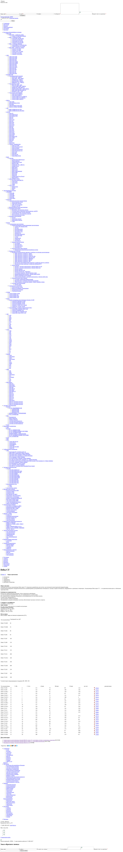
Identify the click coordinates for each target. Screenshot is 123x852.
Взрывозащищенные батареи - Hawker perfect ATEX (27, 274)
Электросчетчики (10, 533)
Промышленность (10, 787)
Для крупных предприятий (15, 92)
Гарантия (5, 559)
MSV (10, 318)
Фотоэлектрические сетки (18, 215)
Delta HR (11, 387)
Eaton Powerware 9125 (17, 149)
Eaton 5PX (11, 122)
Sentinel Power (15, 166)
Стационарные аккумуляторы (16, 224)
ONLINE (11, 158)
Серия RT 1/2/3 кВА (17, 52)
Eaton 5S (11, 118)
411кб (97, 703)
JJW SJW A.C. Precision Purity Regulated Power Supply (22, 466)
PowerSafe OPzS (19, 246)
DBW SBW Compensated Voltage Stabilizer (19, 453)
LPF (10, 332)
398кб (97, 708)
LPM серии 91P (13, 59)
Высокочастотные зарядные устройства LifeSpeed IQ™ (28, 264)
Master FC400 (15, 163)
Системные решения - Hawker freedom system (26, 273)
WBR (7, 369)
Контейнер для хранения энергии (20, 209)
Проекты (8, 757)
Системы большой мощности (16, 422)
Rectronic (8, 406)
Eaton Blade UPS (13, 136)
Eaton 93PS (11, 143)
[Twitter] (9, 746)
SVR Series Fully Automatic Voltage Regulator (19, 454)
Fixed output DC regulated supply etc (17, 451)
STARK (8, 292)
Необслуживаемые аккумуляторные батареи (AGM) (21, 300)
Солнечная (9, 540)
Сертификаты (9, 755)
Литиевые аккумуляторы (15, 216)
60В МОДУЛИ (15, 412)
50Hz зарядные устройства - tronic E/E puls (25, 256)
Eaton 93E (11, 139)
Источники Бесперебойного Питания (15, 765)
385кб (97, 721)
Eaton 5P (11, 121)
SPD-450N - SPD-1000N (18, 78)
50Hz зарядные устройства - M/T (23, 261)
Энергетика (9, 791)
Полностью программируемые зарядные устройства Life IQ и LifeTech (32, 262)
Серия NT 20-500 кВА (17, 40)
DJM (10, 345)
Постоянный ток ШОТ (11, 494)
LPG (10, 334)
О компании (6, 23)
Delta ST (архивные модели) (16, 401)
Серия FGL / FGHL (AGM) (18, 306)
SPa (10, 368)
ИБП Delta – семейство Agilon (16, 34)
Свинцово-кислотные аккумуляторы (18, 200)
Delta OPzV (12, 400)
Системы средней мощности (16, 423)
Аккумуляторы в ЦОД (17, 202)
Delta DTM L (12, 386)
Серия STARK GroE (14, 297)
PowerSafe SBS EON (20, 234)
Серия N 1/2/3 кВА (16, 49)
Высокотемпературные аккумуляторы (18, 207)
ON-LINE (11, 104)
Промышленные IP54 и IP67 (13, 507)
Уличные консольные (11, 509)
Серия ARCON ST (13, 441)
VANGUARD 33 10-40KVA (18, 97)
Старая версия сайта (5, 837)
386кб (97, 730)
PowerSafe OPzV (19, 229)
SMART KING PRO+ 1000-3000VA (20, 88)
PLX (10, 348)
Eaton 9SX (11, 130)
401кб (97, 697)
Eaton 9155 (11, 131)
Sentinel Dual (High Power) (18, 159)
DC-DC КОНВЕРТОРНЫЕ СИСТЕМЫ (19, 435)
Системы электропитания (9, 405)
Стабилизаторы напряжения (10, 449)
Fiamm (7, 298)
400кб (97, 693)
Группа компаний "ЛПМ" (7, 16)
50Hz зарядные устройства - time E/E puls (25, 257)
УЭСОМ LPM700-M (14, 475)
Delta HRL (11, 390)
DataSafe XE (18, 233)
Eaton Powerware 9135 (17, 146)
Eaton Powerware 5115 (17, 150)
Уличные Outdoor (10, 518)
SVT (10, 361)
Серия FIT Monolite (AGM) (18, 302)
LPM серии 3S (12, 70)
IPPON (8, 100)
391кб (97, 691)
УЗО (7, 538)
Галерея (5, 566)
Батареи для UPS (16, 206)
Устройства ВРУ (10, 491)
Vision (13, 184)
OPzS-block (12, 356)
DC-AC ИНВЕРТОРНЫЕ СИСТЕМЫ (18, 431)
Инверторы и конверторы (9, 426)
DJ (9, 347)
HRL (10, 327)
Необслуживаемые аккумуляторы (23, 275)
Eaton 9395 (11, 135)
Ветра (7, 542)
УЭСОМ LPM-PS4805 (14, 476)
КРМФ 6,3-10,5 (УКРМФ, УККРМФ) (15, 527)
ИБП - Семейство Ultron (15, 37)
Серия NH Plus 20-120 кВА (18, 46)
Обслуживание (10, 554)
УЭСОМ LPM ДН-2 (14, 481)
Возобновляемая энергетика (10, 539)
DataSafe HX (18, 238)
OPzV (10, 341)
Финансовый (9, 789)
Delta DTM (11, 385)
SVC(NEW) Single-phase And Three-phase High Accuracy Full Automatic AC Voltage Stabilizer (31, 460)
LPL (10, 337)
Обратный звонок (14, 18)
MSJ (10, 319)
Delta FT (11, 392)
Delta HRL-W (12, 391)
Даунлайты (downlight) (11, 512)
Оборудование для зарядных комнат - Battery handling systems (29, 282)
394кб (97, 701)
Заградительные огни (11, 484)
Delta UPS (8, 33)
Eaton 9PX (11, 128)
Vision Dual (14, 181)
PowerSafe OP (18, 244)
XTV (10, 321)
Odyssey (17, 227)
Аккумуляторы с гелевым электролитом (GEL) (20, 307)
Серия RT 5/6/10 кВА (17, 54)
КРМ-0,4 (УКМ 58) (10, 522)
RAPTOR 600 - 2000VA (17, 81)
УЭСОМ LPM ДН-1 (14, 480)
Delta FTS (11, 394)
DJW (10, 342)
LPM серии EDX (13, 67)
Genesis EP (17, 239)
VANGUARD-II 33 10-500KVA (19, 96)
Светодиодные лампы (11, 488)
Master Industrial (16, 161)
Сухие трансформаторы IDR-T (13, 502)
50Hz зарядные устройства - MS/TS (23, 260)
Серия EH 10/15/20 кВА (17, 42)
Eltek (7, 415)
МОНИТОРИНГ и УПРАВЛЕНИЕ (17, 413)
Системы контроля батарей (18, 283)
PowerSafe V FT (18, 231)
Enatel (7, 424)
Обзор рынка (9, 805)
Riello (7, 157)
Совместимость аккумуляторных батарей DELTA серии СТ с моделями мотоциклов (24, 741)
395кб (97, 719)
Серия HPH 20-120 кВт (17, 41)
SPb (10, 360)
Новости (5, 762)
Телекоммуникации (11, 784)
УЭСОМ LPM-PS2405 (14, 477)
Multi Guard (15, 170)
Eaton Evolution (15, 148)
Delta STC (11, 395)
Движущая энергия (16, 203)
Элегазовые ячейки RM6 (12, 500)
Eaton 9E (11, 127)
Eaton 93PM (12, 134)
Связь (13, 221)
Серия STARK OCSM (14, 293)
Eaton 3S (11, 113)
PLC (10, 346)
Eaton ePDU (12, 137)
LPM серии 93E (13, 65)
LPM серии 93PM (13, 63)
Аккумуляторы (15, 265)
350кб (97, 723)
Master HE (14, 173)
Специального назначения (15, 285)
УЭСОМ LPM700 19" (14, 469)
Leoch (7, 329)
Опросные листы (10, 801)
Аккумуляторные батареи (9, 190)
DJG (10, 333)
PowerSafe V (18, 240)
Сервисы (5, 558)
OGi (10, 367)
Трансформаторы (10, 534)
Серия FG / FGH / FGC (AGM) (19, 305)
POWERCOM (9, 74)
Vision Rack (15, 182)
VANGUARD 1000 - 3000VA (19, 86)
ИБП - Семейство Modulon (15, 43)
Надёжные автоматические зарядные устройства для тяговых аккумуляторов (30, 252)
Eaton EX (11, 126)
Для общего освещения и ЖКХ (13, 506)
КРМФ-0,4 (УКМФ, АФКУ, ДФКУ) (14, 524)
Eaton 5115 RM (15, 145)
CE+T (7, 440)
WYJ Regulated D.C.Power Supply (17, 463)
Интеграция (9, 797)
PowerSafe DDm (19, 230)
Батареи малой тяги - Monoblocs (22, 271)
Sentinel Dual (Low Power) (18, 176)
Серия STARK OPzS (14, 296)
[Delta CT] (3, 574)
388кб (97, 714)
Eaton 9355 (11, 132)
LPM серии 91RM (13, 61)
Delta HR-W (12, 388)
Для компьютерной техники (16, 76)
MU (10, 320)
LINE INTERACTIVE (14, 179)
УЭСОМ (8, 468)
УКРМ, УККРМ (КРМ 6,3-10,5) (13, 526)
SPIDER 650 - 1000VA (17, 79)
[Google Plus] (15, 746)
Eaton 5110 (14, 152)
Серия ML (11, 197)
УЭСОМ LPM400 (13, 473)
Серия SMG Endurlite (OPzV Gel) (20, 309)
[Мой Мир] (12, 746)
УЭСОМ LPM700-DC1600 (15, 471)
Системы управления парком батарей (24, 279)
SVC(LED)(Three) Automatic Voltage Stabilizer (20, 458)
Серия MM (11, 195)
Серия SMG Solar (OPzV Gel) (19, 312)
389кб (97, 712)
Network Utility (9, 545)
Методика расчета (10, 802)
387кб (97, 695)
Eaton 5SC (11, 123)
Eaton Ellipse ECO (13, 114)
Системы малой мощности (15, 421)
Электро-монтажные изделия (10, 530)
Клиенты (8, 758)
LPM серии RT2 (13, 64)
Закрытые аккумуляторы (18, 242)
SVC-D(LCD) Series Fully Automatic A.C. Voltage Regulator (23, 459)
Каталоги (5, 561)
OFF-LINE (11, 101)
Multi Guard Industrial (17, 171)
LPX (10, 338)
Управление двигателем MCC (13, 495)
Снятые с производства (14, 144)
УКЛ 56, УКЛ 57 (10, 529)
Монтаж (8, 552)
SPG (10, 365)
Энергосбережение (11, 795)
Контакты (5, 29)
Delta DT (11, 383)
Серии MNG (12, 198)
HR (10, 325)
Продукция (6, 24)
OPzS (10, 339)
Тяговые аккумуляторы (14, 251)
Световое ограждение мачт (10, 467)
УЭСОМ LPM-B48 (13, 478)
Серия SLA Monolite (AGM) (18, 301)
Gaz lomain (17, 243)
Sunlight (8, 354)
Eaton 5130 (11, 119)
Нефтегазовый (9, 788)
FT (9, 350)
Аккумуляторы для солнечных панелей (21, 213)
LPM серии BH (13, 69)
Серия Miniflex (12, 444)
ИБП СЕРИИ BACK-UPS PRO (16, 110)
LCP (10, 336)
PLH (10, 343)
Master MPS (15, 172)
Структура (8, 752)
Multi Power (15, 168)
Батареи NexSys (18, 269)
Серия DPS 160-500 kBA (18, 38)
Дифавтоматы (9, 535)
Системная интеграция (14, 208)
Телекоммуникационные (12, 516)
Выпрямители (12, 417)
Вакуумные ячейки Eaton (12, 499)
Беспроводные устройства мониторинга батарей (26, 280)
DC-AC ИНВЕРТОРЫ (14, 430)
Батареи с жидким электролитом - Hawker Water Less (28, 267)
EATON (8, 112)
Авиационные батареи (17, 289)
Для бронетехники (16, 291)
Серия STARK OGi (13, 294)
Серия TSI (11, 448)
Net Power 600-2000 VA (17, 180)
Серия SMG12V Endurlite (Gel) (19, 311)
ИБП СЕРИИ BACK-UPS (15, 109)
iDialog (13, 188)
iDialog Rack (15, 186)
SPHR (10, 363)
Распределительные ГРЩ (12, 490)
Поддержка (6, 28)
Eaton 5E (11, 117)
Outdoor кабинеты (13, 419)
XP (10, 351)
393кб (97, 688)
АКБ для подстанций (17, 204)
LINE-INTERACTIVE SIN (15, 105)
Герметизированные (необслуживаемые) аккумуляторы (25, 225)
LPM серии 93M (13, 58)
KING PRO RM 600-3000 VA (19, 90)
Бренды (8, 756)
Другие (14, 217)
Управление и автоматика (12, 497)
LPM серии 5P (12, 72)
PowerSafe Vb (18, 247)
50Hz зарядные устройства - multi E (23, 253)
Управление (6, 565)
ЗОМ (10, 485)
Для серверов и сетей (14, 83)
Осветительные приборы (9, 504)
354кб (97, 734)
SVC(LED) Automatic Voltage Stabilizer (18, 462)
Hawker (8, 222)
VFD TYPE (12, 185)
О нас (7, 749)
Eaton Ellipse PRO (13, 115)
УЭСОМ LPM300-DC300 (15, 472)
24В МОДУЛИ (15, 409)
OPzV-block (12, 359)
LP (9, 352)
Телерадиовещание (11, 785)
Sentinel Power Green (17, 162)
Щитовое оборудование (9, 489)
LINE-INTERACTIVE (14, 103)
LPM (7, 55)
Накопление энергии (17, 220)
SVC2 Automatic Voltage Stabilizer (17, 457)
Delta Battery (9, 382)
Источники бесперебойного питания (12, 32)
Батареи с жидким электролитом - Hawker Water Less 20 (28, 266)
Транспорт (8, 793)
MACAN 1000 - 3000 (17, 85)
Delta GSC (11, 397)
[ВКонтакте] (8, 746)
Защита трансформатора (12, 503)
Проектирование (10, 551)
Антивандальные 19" (11, 517)
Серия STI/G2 (12, 442)
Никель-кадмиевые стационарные (20, 288)
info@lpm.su (13, 825)
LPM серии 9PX (13, 73)
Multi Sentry (15, 167)
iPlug (13, 189)
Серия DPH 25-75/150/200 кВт (19, 45)
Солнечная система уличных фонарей (21, 212)
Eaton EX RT (15, 154)
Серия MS (11, 194)
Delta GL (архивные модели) (16, 403)
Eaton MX (14, 153)
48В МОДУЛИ (15, 410)
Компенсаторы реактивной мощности (12, 521)
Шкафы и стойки (7, 513)
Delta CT (11, 399)
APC (7, 108)
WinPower (8, 548)
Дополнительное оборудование (19, 248)
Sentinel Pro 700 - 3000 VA (18, 164)
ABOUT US (9, 761)
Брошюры (5, 562)
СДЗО (10, 486)
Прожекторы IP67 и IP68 (12, 508)
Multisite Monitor (10, 544)
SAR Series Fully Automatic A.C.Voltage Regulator (20, 455)
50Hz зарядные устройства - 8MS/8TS (24, 258)
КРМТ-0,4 (8, 525)
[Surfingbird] (17, 746)
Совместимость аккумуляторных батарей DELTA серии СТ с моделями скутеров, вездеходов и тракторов (29, 740)
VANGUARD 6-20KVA (17, 99)
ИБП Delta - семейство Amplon (16, 47)
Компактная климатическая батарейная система (26, 249)
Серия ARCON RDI (14, 446)
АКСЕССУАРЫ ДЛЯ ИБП (15, 106)
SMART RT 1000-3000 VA (18, 87)
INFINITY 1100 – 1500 (17, 91)
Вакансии (8, 753)
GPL (10, 324)
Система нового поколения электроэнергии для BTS (25, 211)
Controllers (8, 547)
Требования (9, 804)
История (8, 751)
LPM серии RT (12, 68)
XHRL (10, 328)
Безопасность (9, 796)
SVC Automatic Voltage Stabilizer (16, 464)
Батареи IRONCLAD (20, 270)
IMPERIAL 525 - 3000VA (18, 82)
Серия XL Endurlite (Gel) (18, 310)
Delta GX (11, 396)
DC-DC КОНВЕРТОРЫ (15, 432)
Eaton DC (11, 140)
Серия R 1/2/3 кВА (16, 50)
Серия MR (11, 193)
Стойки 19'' (9, 515)
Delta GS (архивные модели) (16, 404)
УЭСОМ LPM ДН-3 (14, 482)
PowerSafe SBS (18, 235)
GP (10, 323)
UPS (10, 315)
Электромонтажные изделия (13, 778)
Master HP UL (15, 177)
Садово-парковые (10, 511)
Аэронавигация (10, 792)
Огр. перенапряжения (11, 536)
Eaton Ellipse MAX (16, 155)
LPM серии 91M (13, 56)
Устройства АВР (10, 493)
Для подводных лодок (17, 287)
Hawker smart (18, 284)
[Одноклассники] (11, 746)
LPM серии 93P (13, 60)
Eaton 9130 (11, 125)
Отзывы (8, 760)
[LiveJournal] (14, 746)
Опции (11, 141)
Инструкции (6, 563)
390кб (97, 706)
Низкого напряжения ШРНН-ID (14, 498)
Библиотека (9, 800)
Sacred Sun (8, 199)
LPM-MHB (9, 191)
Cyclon (16, 236)
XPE (10, 330)
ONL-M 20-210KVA (17, 95)
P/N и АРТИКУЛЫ (13, 414)
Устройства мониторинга (9, 543)
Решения (5, 26)
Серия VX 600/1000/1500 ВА (19, 36)
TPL (10, 316)
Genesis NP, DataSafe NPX (21, 226)
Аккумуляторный (10, 520)
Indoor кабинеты (13, 418)
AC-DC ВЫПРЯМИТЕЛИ (15, 408)
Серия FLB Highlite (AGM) (18, 303)
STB (10, 364)
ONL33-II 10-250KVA (17, 94)
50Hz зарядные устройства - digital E (23, 255)
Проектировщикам (8, 27)
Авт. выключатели (10, 531)
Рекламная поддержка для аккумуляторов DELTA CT (16, 742)
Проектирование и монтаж (10, 549)
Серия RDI (11, 445)
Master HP (14, 175)
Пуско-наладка (9, 553)
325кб (97, 727)
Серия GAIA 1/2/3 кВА (17, 51)
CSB (7, 314)
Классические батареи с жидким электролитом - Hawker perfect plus (31, 276)
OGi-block (11, 377)
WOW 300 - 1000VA (17, 77)
